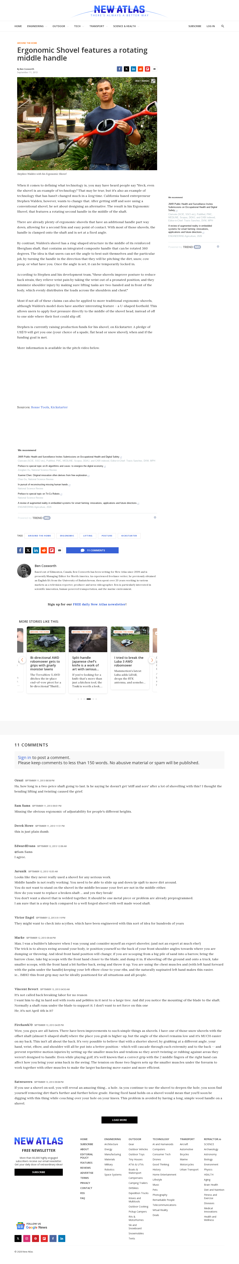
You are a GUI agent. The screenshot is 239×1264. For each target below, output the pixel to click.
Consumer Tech (162, 1154)
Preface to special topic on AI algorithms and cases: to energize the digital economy (60, 466)
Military (108, 1164)
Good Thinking (161, 1164)
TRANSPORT (96, 26)
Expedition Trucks (139, 1193)
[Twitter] (126, 69)
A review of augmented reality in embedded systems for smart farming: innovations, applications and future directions (77, 503)
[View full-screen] (153, 81)
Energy (108, 1149)
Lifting (88, 535)
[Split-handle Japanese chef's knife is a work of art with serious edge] (87, 639)
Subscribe (38, 1172)
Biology (208, 1159)
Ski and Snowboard (135, 1226)
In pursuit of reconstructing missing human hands (43, 484)
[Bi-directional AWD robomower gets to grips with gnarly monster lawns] (45, 639)
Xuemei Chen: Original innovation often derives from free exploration (52, 475)
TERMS (84, 1178)
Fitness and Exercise (210, 1196)
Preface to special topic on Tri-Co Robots (39, 493)
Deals (156, 1215)
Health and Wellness (210, 1218)
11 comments (96, 550)
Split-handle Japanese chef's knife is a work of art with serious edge (84, 665)
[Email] (154, 69)
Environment (211, 1164)
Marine (184, 1159)
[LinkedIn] (133, 69)
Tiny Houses (136, 1159)
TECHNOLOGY (161, 1139)
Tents (132, 1238)
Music (156, 1184)
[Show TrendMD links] (155, 517)
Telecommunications (164, 1205)
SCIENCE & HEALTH (124, 26)
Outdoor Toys (137, 1154)
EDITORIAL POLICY (86, 1156)
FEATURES (86, 1162)
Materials (109, 1159)
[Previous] (22, 660)
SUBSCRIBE (194, 26)
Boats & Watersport (135, 1171)
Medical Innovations (210, 1210)
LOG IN (211, 26)
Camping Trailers (138, 1183)
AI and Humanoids (163, 1144)
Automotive (186, 1149)
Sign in (24, 757)
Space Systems (113, 1174)
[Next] (151, 660)
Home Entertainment (164, 1174)
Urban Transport (189, 1169)
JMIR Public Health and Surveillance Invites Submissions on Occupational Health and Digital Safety (68, 456)
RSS (82, 1193)
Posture (107, 535)
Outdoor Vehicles (138, 1149)
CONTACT (86, 1188)
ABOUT (84, 1149)
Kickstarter (59, 407)
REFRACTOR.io (212, 1139)
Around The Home (27, 43)
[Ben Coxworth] (24, 571)
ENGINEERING (35, 26)
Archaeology (211, 1149)
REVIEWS (85, 1167)
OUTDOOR (58, 26)
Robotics (109, 1169)
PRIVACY (85, 1183)
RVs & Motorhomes (136, 1218)
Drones (157, 1159)
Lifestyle (157, 1179)
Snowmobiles (136, 1233)
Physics (208, 1169)
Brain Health (211, 1184)
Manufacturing (112, 1154)
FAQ (82, 1198)
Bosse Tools (40, 407)
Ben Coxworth (45, 566)
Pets (155, 1189)
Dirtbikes (134, 1188)
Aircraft (184, 1144)
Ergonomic (67, 535)
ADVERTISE (86, 1172)
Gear (131, 1144)
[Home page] (119, 10)
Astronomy (210, 1154)
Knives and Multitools (135, 1199)
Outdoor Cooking (138, 1206)
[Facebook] (119, 69)
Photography (160, 1194)
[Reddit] (140, 69)
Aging (207, 1179)
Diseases (209, 1203)
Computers (159, 1149)
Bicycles (184, 1154)
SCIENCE (209, 1144)
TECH (77, 26)
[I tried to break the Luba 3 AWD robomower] (129, 639)
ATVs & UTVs (136, 1164)
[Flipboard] (147, 69)
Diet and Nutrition (214, 1189)
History (157, 1169)
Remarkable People (164, 1200)
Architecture (111, 1144)
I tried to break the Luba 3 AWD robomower (128, 661)
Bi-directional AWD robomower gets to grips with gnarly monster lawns (44, 663)
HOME (18, 26)
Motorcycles (187, 1164)
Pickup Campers (138, 1211)
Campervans (136, 1178)
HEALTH (208, 1174)
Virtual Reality (160, 1210)
